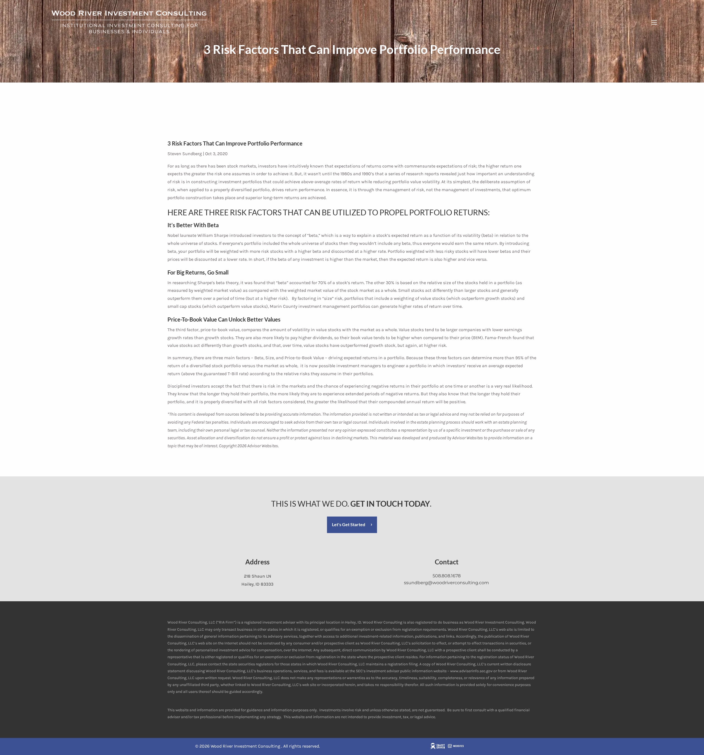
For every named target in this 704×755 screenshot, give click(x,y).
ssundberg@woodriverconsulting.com (446, 582)
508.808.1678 (447, 575)
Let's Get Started (348, 524)
